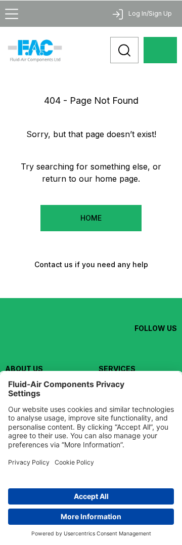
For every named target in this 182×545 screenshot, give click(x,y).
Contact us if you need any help (91, 264)
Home (91, 218)
